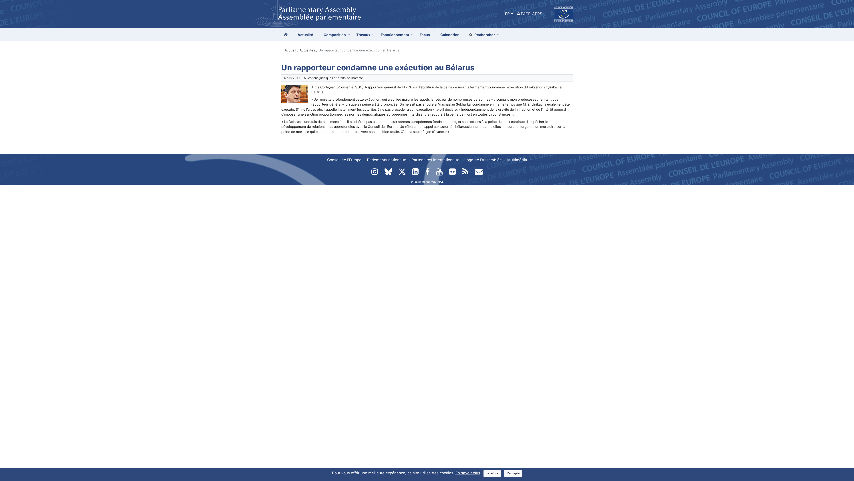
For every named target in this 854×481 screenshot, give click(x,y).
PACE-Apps (531, 14)
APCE (440, 181)
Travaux (363, 35)
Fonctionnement (395, 35)
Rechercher (484, 35)
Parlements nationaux (386, 160)
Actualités (307, 50)
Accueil (290, 50)
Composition (335, 35)
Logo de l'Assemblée (483, 160)
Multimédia (517, 160)
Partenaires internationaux (435, 160)
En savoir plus (467, 473)
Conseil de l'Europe (344, 160)
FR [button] (507, 14)
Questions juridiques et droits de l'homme (333, 78)
